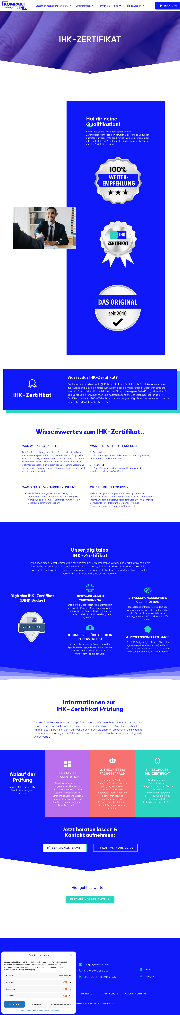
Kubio (111, 1003)
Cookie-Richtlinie (24, 1010)
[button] (71, 955)
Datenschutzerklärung (40, 1010)
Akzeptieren (14, 1004)
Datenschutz (110, 993)
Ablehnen (36, 1004)
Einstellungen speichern (60, 1004)
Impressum (55, 1010)
